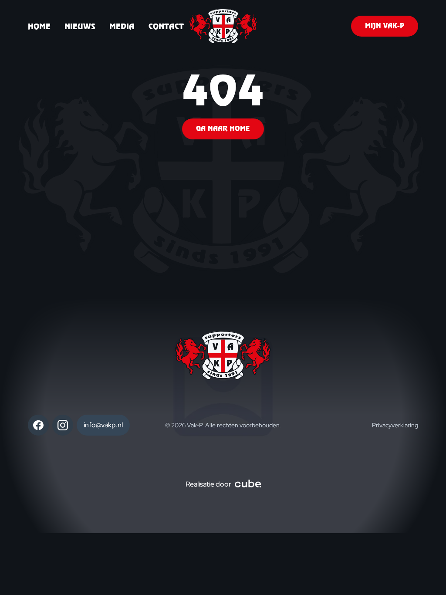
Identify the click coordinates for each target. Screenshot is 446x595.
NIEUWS (79, 26)
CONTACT (166, 26)
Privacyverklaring (395, 425)
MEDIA (122, 26)
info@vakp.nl (103, 424)
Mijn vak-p (384, 26)
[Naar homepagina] (223, 26)
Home (39, 26)
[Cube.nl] (248, 484)
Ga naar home (223, 129)
